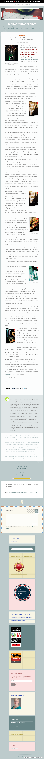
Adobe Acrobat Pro (23, 435)
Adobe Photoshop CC (9, 440)
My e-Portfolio (27, 4)
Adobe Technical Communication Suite (17, 442)
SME (32, 452)
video (12, 458)
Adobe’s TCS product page (10, 374)
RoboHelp (11, 452)
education (19, 447)
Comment (34, 523)
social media (36, 452)
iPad (13, 449)
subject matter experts (9, 454)
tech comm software (24, 454)
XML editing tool (27, 458)
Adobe (12, 435)
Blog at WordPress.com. (22, 756)
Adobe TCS (35, 440)
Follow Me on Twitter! (17, 734)
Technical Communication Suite (20, 456)
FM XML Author (23, 447)
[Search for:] (22, 549)
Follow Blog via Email (16, 673)
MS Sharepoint (22, 451)
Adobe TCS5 (7, 442)
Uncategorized (22, 35)
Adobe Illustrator (20, 439)
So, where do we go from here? (16, 724)
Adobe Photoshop (34, 439)
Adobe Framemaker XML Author (10, 439)
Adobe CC (17, 437)
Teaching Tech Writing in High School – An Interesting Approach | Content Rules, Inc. (22, 474)
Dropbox (15, 447)
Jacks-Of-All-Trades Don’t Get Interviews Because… (22, 466)
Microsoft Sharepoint (13, 451)
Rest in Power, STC (14, 726)
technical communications (32, 456)
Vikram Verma (16, 458)
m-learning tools (28, 449)
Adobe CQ (21, 437)
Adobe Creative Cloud (27, 437)
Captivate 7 (15, 446)
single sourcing (21, 452)
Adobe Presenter (16, 440)
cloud (20, 446)
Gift (37, 1)
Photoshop (30, 451)
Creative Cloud (31, 446)
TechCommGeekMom (22, 24)
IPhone (15, 449)
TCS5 (15, 454)
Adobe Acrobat (16, 435)
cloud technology (25, 446)
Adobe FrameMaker (35, 437)
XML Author (21, 458)
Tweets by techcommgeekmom (17, 737)
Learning (23, 449)
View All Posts (13, 430)
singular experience (27, 452)
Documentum (10, 447)
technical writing (8, 458)
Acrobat (9, 435)
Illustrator (10, 449)
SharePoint (16, 452)
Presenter (34, 451)
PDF (26, 451)
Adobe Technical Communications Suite (12, 444)
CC (18, 446)
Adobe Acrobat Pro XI (31, 435)
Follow (13, 684)
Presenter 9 (7, 452)
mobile (18, 451)
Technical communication (9, 456)
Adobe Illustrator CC (27, 439)
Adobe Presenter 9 (22, 440)
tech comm (18, 454)
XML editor (32, 458)
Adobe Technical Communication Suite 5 (31, 442)
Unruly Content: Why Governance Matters (18, 722)
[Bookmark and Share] (14, 541)
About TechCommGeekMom (18, 4)
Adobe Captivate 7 (12, 437)
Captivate (11, 446)
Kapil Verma (19, 449)
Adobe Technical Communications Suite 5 (27, 444)
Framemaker (29, 447)
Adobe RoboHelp (30, 440)
